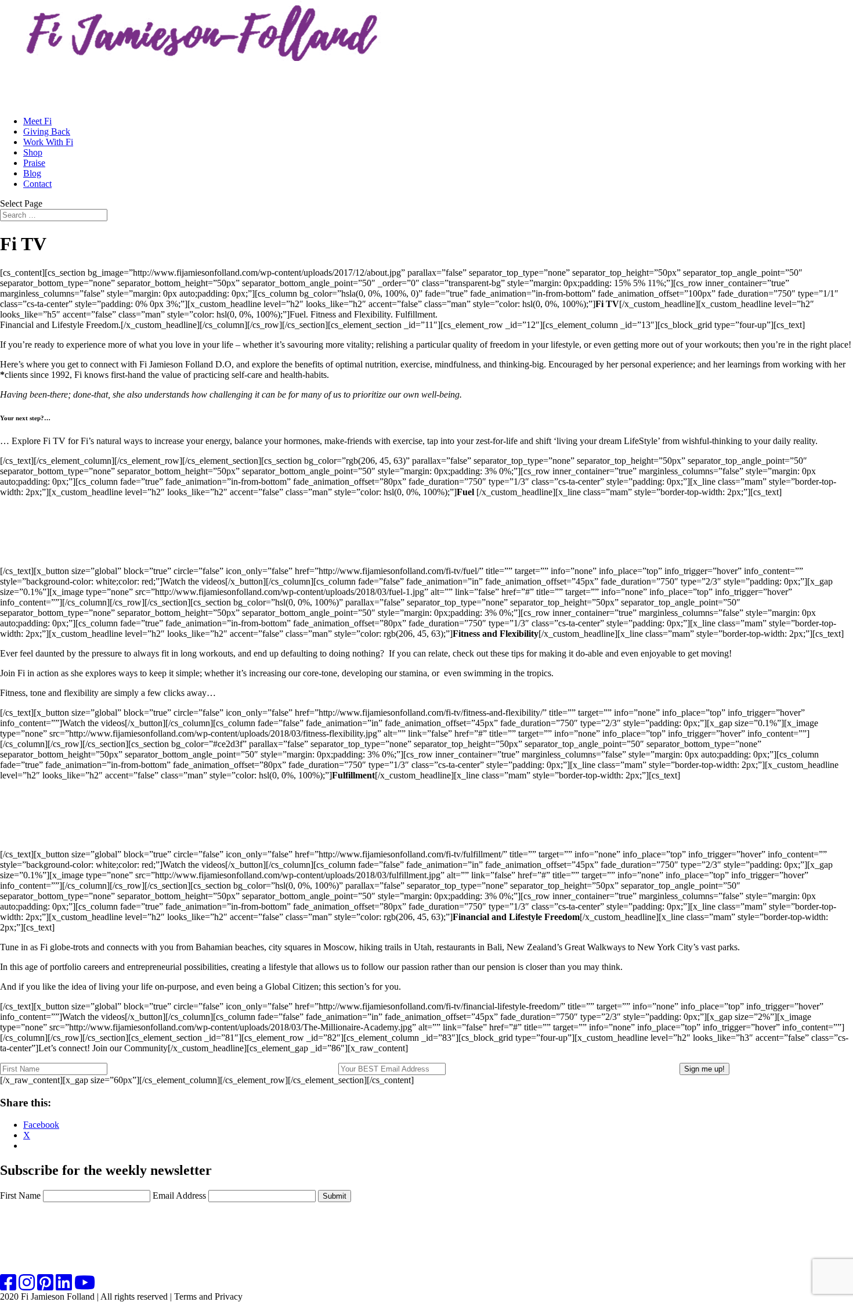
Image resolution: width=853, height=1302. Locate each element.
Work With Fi (48, 142)
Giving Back (46, 131)
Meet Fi (37, 121)
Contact (37, 184)
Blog (32, 173)
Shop (32, 152)
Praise (34, 163)
